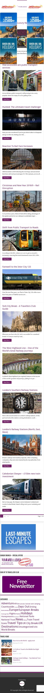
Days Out (23, 606)
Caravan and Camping (32, 604)
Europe (13, 609)
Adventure (7, 603)
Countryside (7, 606)
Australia (22, 604)
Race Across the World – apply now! (24, 640)
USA (35, 627)
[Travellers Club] (22, 5)
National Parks (27, 616)
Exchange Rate (5, 614)
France (18, 614)
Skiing (25, 620)
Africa (16, 604)
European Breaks (29, 609)
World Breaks (8, 629)
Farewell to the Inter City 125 (16, 266)
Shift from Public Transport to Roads (20, 227)
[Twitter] (23, 687)
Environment (5, 610)
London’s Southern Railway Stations (19, 390)
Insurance (16, 616)
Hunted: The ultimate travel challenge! (21, 107)
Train (29, 619)
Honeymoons (7, 616)
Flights (12, 613)
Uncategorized (25, 626)
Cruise (16, 607)
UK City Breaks (31, 623)
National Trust (8, 619)
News (19, 619)
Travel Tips (14, 623)
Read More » (7, 99)
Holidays (26, 613)
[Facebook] (21, 687)
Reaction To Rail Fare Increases (17, 146)
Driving (33, 607)
